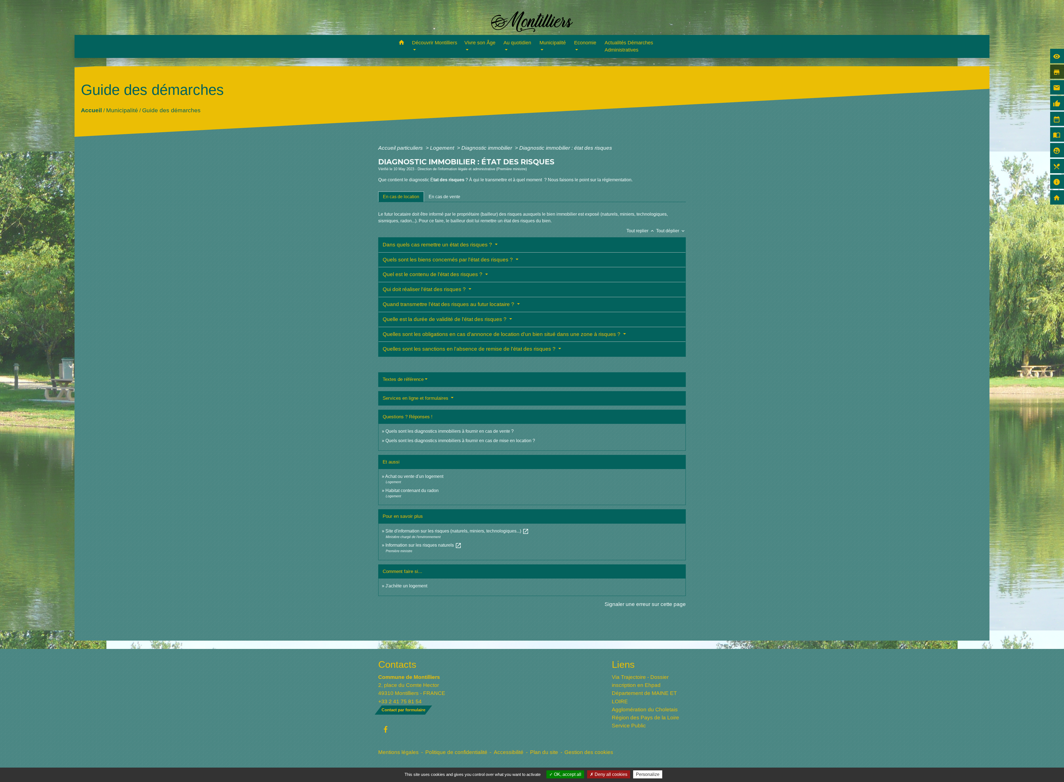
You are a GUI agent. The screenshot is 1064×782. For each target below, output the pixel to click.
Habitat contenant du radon (412, 490)
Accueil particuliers (401, 148)
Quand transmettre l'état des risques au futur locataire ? (449, 304)
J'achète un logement (406, 586)
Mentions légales (398, 752)
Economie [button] (585, 42)
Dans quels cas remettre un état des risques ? (438, 245)
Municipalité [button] (552, 42)
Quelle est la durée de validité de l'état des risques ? (445, 319)
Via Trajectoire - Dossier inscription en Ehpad (640, 681)
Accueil (91, 110)
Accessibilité (508, 752)
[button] (401, 43)
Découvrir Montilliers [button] (434, 42)
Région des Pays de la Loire (645, 717)
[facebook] (386, 730)
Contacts (397, 664)
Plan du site (544, 752)
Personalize (647, 774)
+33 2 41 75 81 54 (400, 701)
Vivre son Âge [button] (479, 42)
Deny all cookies (610, 774)
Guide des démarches (171, 110)
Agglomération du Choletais (645, 709)
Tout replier (640, 230)
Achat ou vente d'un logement (414, 476)
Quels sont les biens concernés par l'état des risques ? (448, 260)
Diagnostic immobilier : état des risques (565, 148)
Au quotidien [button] (517, 42)
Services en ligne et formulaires (416, 398)
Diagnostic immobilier (487, 148)
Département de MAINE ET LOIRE (644, 697)
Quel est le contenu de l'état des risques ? (433, 274)
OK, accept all (567, 774)
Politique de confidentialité (456, 752)
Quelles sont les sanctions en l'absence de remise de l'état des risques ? (470, 349)
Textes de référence (403, 379)
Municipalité (122, 110)
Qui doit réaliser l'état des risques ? (425, 289)
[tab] (401, 197)
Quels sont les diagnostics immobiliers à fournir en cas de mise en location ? (460, 440)
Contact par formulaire (403, 709)
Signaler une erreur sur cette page (645, 604)
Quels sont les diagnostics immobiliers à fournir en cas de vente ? (449, 431)
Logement (443, 148)
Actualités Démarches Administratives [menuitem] (629, 46)
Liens (623, 664)
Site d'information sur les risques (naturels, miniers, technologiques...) (457, 531)
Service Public (629, 725)
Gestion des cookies (588, 752)
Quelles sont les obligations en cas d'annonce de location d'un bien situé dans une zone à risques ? (502, 334)
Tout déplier (671, 230)
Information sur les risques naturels (423, 545)
